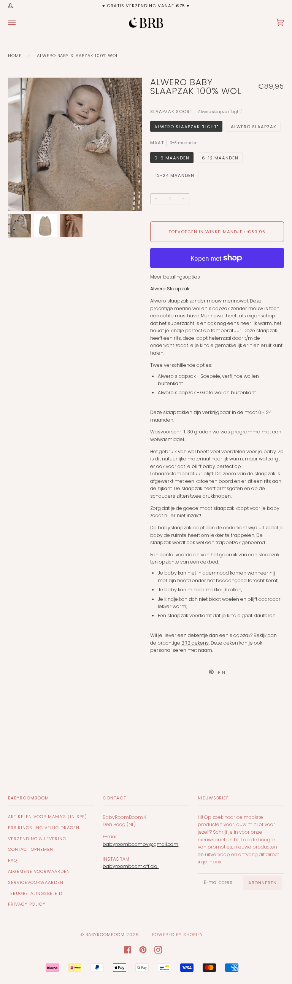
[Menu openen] (19, 22)
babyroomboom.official (131, 866)
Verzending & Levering (37, 839)
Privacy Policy (27, 904)
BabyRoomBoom (105, 934)
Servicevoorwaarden (35, 882)
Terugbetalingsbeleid (35, 893)
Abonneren (262, 883)
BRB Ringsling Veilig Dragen (43, 828)
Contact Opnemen (30, 849)
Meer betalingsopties (175, 277)
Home (15, 56)
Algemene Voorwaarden (39, 871)
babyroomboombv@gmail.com (140, 844)
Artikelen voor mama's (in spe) (47, 817)
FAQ (12, 860)
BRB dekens (195, 643)
